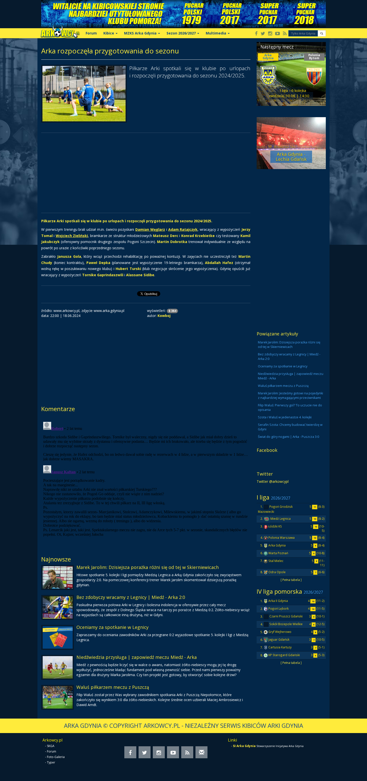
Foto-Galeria (56, 757)
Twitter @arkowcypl (273, 481)
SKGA (50, 746)
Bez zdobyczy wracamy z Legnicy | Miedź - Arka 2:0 (130, 597)
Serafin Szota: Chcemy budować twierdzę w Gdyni (290, 427)
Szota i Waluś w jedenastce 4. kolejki (285, 417)
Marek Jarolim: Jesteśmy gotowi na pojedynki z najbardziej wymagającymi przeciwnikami (290, 395)
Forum (91, 33)
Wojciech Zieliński (72, 235)
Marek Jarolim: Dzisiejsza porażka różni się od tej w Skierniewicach (147, 567)
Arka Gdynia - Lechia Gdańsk (291, 156)
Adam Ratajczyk (183, 229)
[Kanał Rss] (284, 34)
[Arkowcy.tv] (277, 34)
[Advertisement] (145, 173)
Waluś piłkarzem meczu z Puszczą (112, 687)
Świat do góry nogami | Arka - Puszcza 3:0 (288, 437)
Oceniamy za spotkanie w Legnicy (112, 627)
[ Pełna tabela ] (291, 580)
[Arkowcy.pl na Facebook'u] (256, 34)
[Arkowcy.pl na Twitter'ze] (263, 34)
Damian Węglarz (150, 229)
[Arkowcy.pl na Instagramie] (270, 34)
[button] (322, 33)
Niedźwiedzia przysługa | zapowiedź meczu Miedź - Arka (136, 657)
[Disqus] (145, 482)
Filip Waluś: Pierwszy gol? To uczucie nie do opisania (290, 407)
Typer (51, 762)
